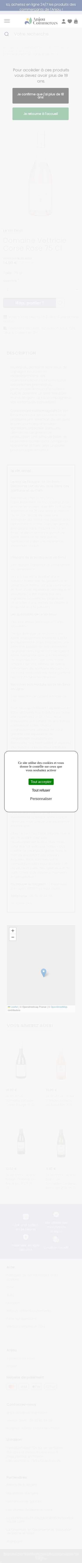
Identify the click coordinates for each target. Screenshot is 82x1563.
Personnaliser (41, 799)
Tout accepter (41, 782)
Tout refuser (41, 790)
